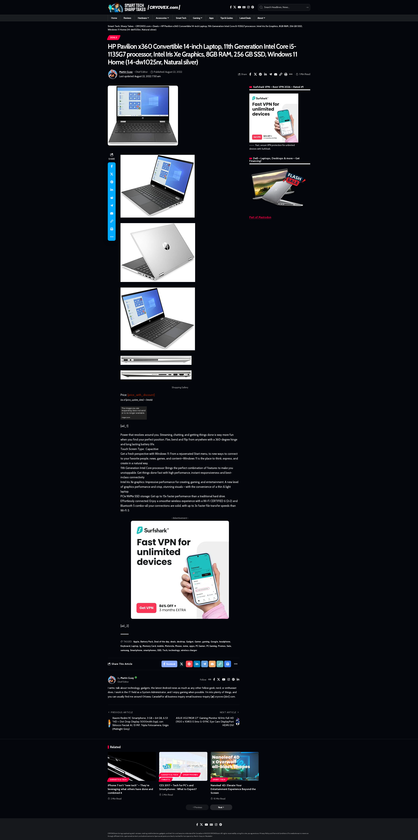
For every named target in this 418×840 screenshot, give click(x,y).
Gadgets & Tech (118, 779)
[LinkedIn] (238, 679)
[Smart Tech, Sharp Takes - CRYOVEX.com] (146, 7)
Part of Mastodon (260, 217)
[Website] (209, 679)
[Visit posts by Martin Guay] (113, 74)
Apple (136, 641)
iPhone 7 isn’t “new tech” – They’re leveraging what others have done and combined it (130, 789)
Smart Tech (219, 779)
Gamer (198, 641)
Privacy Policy (264, 833)
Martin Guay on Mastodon (203, 836)
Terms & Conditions (280, 833)
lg (140, 646)
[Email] (275, 74)
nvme (185, 646)
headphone (224, 641)
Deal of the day (161, 641)
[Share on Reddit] (112, 198)
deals (173, 641)
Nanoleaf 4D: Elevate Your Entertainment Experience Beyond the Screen (233, 789)
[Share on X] (255, 74)
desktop (181, 641)
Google (214, 641)
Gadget (189, 641)
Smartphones (190, 775)
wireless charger (189, 650)
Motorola (169, 646)
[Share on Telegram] (270, 74)
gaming (205, 641)
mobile (160, 646)
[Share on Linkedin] (265, 74)
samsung (125, 650)
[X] (235, 7)
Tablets (165, 779)
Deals (113, 37)
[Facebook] (231, 7)
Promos (221, 646)
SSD (159, 650)
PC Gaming (211, 646)
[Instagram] (248, 7)
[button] (280, 74)
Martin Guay (126, 71)
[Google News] (244, 7)
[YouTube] (239, 7)
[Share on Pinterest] (260, 74)
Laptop (134, 646)
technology (174, 650)
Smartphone (136, 650)
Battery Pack (146, 641)
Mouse (178, 646)
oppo (191, 646)
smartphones (149, 650)
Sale (229, 646)
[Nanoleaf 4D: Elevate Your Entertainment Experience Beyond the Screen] (235, 766)
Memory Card (149, 646)
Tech (164, 650)
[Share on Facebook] (250, 74)
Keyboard (125, 646)
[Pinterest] (252, 7)
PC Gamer (200, 646)
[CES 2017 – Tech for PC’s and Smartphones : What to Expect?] (183, 766)
